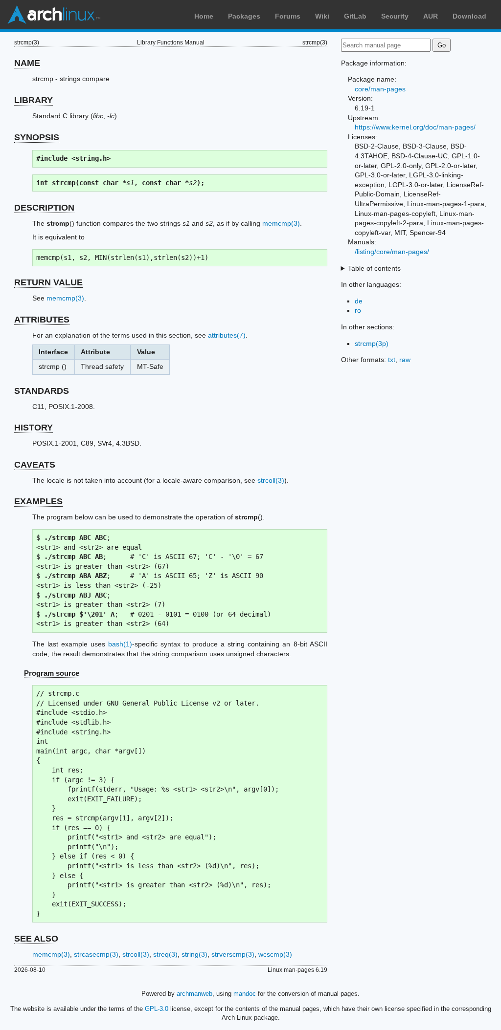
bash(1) (120, 644)
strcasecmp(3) (96, 954)
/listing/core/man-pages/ (392, 252)
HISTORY (33, 427)
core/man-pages (380, 89)
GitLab (355, 16)
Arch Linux (53, 14)
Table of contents (374, 268)
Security (395, 16)
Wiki (322, 16)
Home (203, 16)
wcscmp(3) (275, 954)
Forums (287, 16)
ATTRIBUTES (41, 319)
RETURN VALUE (48, 282)
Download (469, 16)
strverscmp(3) (232, 954)
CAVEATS (34, 465)
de (359, 301)
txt (391, 360)
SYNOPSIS (36, 137)
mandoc (244, 993)
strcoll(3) (270, 480)
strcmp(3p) (371, 343)
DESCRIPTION (44, 208)
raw (404, 360)
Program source (51, 673)
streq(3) (165, 954)
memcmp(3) (281, 223)
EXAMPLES (38, 501)
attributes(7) (227, 335)
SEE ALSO (36, 939)
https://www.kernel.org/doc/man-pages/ (415, 127)
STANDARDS (41, 391)
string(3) (194, 954)
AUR (430, 16)
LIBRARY (33, 100)
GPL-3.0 (156, 1008)
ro (358, 310)
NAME (27, 63)
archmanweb (194, 993)
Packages (244, 16)
